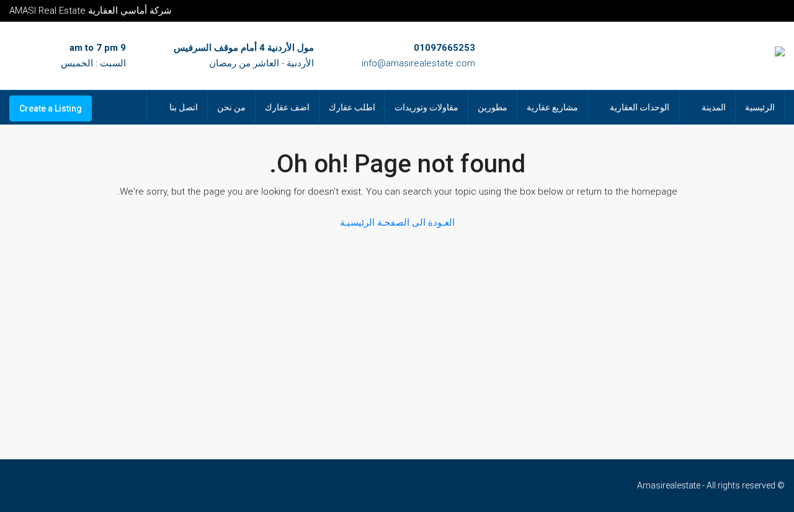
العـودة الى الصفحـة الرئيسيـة (397, 222)
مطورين (492, 107)
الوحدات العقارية (639, 107)
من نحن (231, 107)
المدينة (714, 107)
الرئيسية (760, 107)
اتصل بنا (183, 107)
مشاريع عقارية (552, 107)
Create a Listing (50, 108)
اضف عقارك (287, 107)
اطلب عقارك (352, 107)
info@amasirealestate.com (418, 63)
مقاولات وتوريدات (426, 107)
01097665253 (444, 47)
